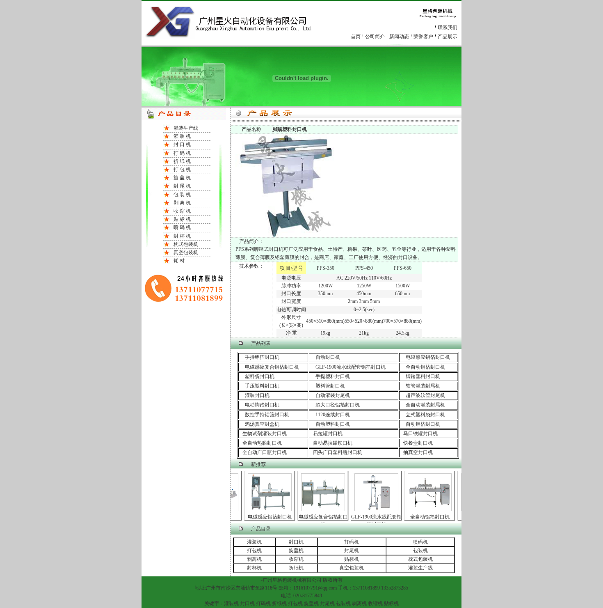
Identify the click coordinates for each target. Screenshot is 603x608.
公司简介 (375, 36)
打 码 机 (182, 153)
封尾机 (351, 550)
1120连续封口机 (329, 415)
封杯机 (254, 568)
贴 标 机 (182, 219)
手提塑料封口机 (332, 376)
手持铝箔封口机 (259, 357)
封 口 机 (182, 144)
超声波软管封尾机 (425, 395)
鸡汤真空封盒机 (259, 424)
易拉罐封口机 (326, 433)
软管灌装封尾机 (423, 386)
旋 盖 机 (182, 178)
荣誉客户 (423, 36)
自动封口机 (327, 357)
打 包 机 (182, 169)
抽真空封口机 (416, 452)
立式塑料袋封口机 (422, 415)
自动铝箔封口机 (420, 424)
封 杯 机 (182, 236)
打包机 (254, 550)
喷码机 (420, 542)
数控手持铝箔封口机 (264, 415)
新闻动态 (399, 36)
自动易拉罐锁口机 (330, 443)
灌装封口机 (257, 395)
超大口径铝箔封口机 (337, 405)
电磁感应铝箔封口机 (428, 357)
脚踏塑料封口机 (423, 376)
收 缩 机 (182, 211)
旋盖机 (296, 550)
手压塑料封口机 (262, 386)
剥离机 (254, 559)
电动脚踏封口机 (262, 405)
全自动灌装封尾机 (422, 405)
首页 (356, 36)
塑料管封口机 (330, 386)
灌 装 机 (182, 136)
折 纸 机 (182, 161)
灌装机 (254, 542)
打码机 (351, 542)
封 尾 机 (182, 186)
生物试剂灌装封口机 (263, 433)
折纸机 (296, 568)
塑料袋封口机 (259, 376)
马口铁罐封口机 (419, 433)
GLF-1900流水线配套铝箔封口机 (350, 367)
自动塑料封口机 (329, 424)
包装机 (420, 550)
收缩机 (296, 559)
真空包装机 (186, 252)
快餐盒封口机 (416, 443)
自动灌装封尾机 (332, 395)
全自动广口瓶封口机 (263, 452)
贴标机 (351, 559)
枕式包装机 (186, 244)
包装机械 (292, 580)
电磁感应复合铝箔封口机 (272, 367)
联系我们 (447, 27)
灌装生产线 (186, 128)
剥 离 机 (182, 203)
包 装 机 (182, 194)
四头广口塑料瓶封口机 (335, 452)
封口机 (296, 542)
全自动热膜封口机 (260, 443)
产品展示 (447, 36)
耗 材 (179, 261)
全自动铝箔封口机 (425, 367)
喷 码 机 (182, 227)
